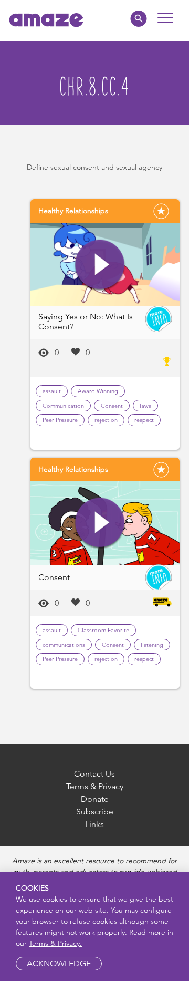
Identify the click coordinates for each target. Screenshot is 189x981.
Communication (63, 405)
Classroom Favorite (103, 630)
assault (52, 391)
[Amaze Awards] (167, 361)
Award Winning (98, 391)
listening (152, 644)
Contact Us (94, 774)
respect (144, 420)
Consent (112, 405)
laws (145, 405)
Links (94, 824)
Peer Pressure (60, 420)
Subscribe (94, 812)
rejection (106, 420)
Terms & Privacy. (55, 943)
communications (64, 644)
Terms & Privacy (94, 786)
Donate (95, 799)
